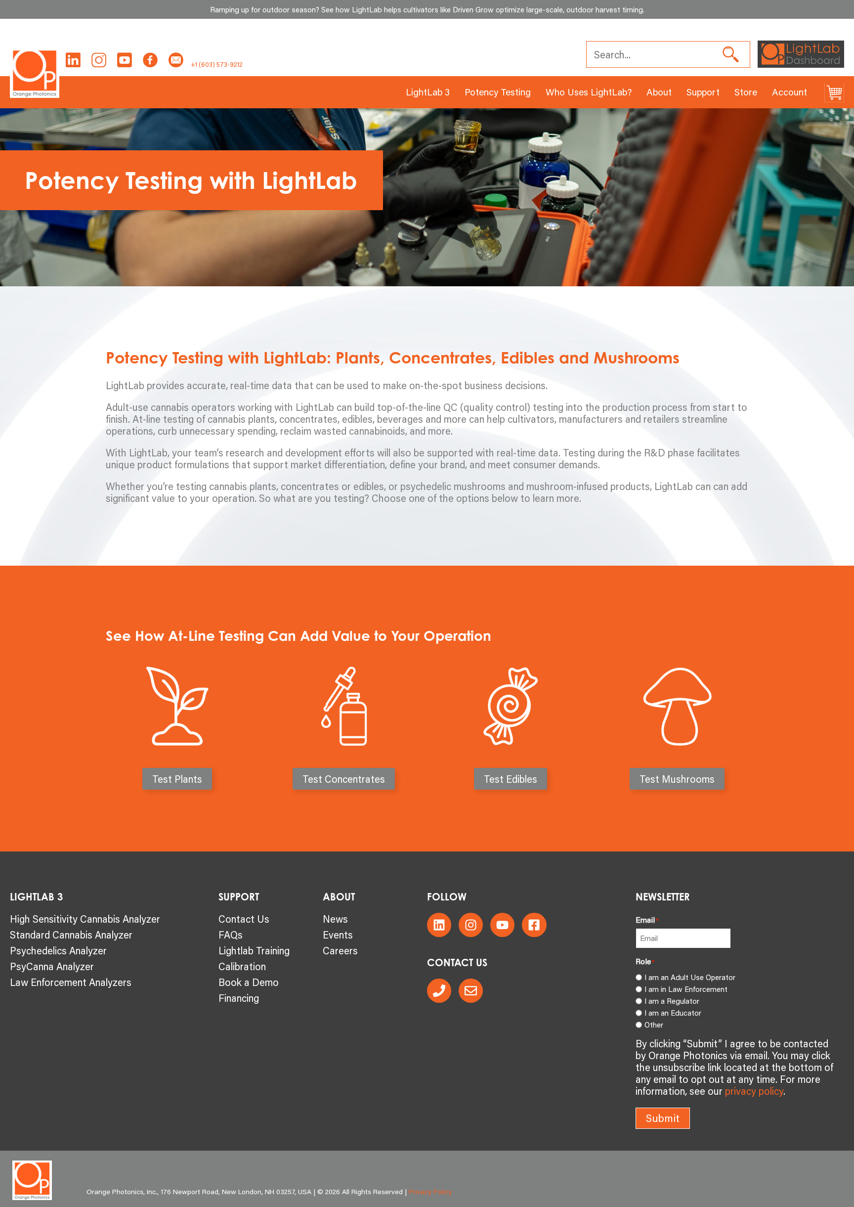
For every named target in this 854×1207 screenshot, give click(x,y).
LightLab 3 (428, 92)
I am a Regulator (671, 1000)
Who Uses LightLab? (589, 92)
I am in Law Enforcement (685, 988)
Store (745, 92)
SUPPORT (238, 897)
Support (703, 92)
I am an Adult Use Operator (689, 977)
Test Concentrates (343, 778)
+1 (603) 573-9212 (217, 64)
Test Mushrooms (677, 778)
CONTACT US (457, 962)
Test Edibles (510, 778)
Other (653, 1024)
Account (789, 92)
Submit (663, 1118)
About (659, 92)
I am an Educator (672, 1012)
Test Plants (177, 778)
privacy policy (754, 1090)
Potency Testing (498, 92)
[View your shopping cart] (834, 92)
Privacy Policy (430, 1191)
